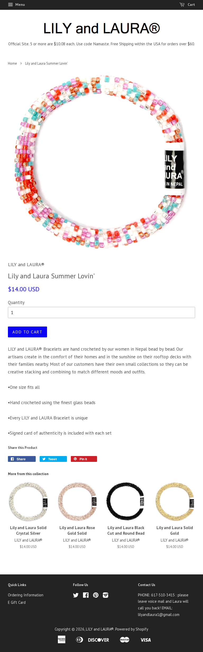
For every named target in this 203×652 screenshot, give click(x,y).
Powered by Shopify (131, 629)
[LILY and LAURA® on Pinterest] (96, 596)
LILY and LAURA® (100, 629)
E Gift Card (17, 602)
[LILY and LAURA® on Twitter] (76, 596)
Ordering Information (25, 594)
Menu (19, 4)
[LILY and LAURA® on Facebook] (86, 596)
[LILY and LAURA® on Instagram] (105, 596)
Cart (191, 4)
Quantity (16, 302)
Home (12, 63)
